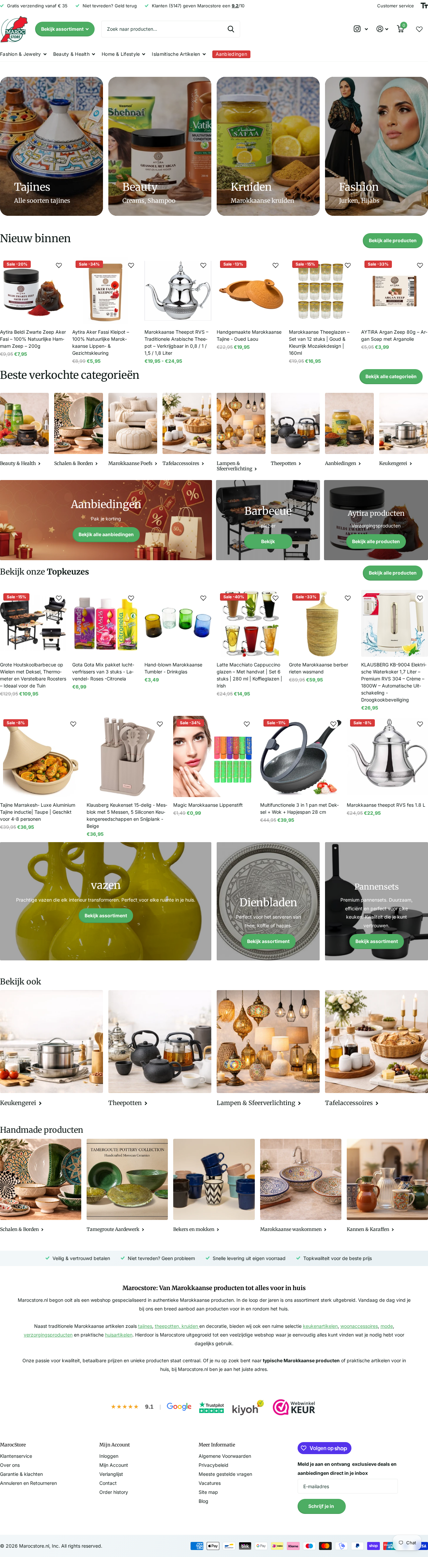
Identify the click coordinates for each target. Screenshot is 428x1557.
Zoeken (231, 29)
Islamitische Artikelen (176, 54)
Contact (108, 1483)
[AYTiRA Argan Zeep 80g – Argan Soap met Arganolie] (394, 290)
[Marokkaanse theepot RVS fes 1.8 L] (387, 756)
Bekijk (268, 541)
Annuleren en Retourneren (28, 1483)
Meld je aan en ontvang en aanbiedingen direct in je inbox (347, 1468)
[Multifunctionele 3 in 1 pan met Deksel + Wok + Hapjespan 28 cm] (300, 756)
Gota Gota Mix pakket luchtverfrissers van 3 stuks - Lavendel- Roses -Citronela (103, 671)
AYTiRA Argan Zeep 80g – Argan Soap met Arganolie (394, 335)
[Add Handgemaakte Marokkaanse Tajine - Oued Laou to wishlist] (275, 265)
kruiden (190, 1326)
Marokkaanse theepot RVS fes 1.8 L (386, 805)
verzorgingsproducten (48, 1335)
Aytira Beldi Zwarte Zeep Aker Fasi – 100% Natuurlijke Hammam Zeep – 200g (33, 339)
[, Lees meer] (360, 28)
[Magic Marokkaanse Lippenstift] (213, 756)
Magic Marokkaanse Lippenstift (208, 805)
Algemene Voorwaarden (225, 1456)
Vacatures (210, 1483)
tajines (145, 1326)
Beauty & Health (71, 54)
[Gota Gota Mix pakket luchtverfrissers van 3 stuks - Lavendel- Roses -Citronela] (105, 623)
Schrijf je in (321, 1506)
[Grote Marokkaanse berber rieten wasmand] (322, 623)
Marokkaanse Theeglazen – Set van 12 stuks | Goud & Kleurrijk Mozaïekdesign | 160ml (319, 342)
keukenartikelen (320, 1326)
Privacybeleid (213, 1465)
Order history (113, 1492)
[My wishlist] (419, 29)
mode (387, 1326)
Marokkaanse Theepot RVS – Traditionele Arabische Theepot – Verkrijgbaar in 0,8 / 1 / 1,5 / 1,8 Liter (176, 342)
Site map (208, 1492)
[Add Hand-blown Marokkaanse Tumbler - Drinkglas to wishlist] (203, 598)
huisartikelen (118, 1335)
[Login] (382, 28)
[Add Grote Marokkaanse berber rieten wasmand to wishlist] (347, 598)
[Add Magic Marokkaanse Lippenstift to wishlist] (246, 724)
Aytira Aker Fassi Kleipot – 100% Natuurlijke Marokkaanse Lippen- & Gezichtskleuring (100, 342)
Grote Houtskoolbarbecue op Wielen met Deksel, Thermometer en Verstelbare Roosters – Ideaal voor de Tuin (33, 675)
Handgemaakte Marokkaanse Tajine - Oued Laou (249, 335)
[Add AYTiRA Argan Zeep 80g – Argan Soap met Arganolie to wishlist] (420, 265)
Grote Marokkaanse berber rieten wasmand (318, 668)
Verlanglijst (111, 1474)
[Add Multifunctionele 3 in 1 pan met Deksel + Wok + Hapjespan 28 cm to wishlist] (333, 724)
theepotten (167, 1326)
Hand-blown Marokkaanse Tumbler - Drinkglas (173, 668)
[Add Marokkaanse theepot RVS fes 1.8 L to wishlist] (420, 724)
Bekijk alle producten (393, 240)
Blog (203, 1501)
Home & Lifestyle (121, 54)
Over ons (10, 1465)
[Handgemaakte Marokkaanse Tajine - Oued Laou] (250, 290)
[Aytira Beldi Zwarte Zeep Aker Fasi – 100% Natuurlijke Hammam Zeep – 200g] (33, 290)
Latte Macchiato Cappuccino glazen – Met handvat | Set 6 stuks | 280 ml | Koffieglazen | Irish (249, 675)
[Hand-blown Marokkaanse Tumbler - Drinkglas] (177, 623)
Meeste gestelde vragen (225, 1474)
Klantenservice (16, 1456)
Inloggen (108, 1456)
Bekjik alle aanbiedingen (106, 534)
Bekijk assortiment (63, 29)
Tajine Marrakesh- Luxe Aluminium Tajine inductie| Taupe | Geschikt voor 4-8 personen (37, 812)
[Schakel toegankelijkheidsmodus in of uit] (424, 5)
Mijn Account (113, 1465)
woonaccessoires (359, 1326)
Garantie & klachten (21, 1474)
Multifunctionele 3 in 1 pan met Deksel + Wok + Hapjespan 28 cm (299, 808)
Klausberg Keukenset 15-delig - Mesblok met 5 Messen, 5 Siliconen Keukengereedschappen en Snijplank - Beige (127, 815)
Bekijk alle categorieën (391, 376)
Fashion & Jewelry (20, 54)
